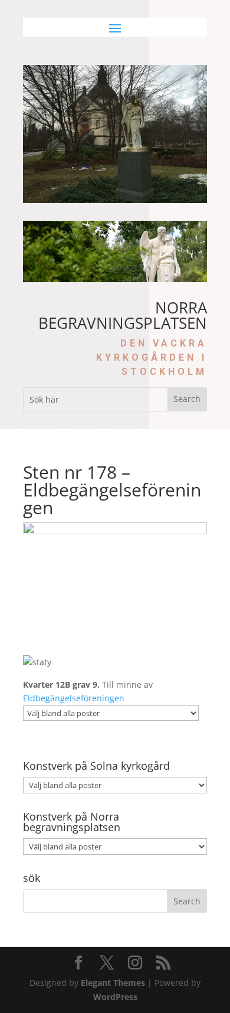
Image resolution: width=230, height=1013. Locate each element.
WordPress (115, 996)
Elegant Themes (113, 982)
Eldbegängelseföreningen (73, 698)
